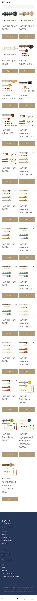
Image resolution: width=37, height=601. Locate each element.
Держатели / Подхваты (8, 559)
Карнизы (4, 550)
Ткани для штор (6, 537)
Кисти (3, 556)
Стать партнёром (7, 573)
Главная (4, 534)
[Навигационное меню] (34, 2)
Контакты (4, 570)
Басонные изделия (7, 553)
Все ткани (4, 543)
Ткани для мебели (7, 540)
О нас (3, 567)
